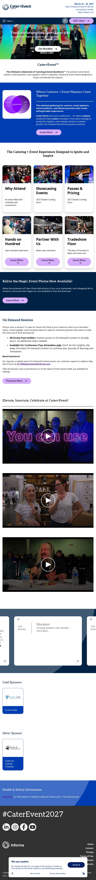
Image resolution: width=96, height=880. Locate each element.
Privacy (90, 852)
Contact (89, 848)
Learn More (46, 132)
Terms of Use (87, 856)
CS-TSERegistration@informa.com (33, 364)
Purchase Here (14, 381)
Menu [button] (10, 21)
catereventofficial (15, 827)
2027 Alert (79, 21)
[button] (65, 21)
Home (91, 844)
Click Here (7, 796)
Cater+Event (6, 827)
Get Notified (45, 48)
